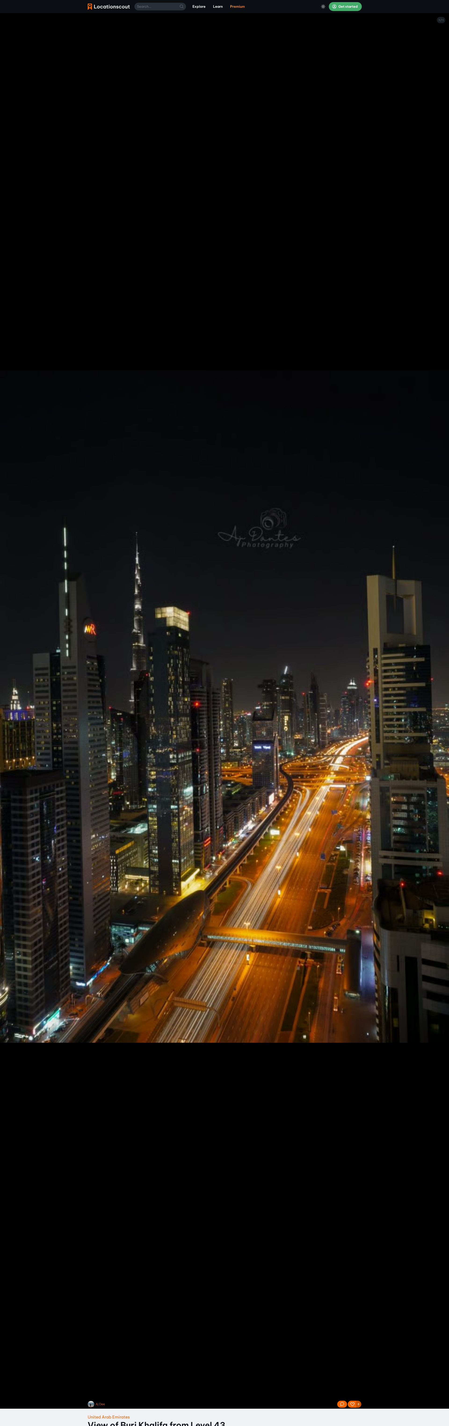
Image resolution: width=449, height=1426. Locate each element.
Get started (348, 6)
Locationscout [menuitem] (109, 6)
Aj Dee (100, 1404)
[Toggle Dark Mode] (323, 6)
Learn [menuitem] (218, 6)
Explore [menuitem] (199, 6)
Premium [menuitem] (237, 6)
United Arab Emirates (109, 1417)
